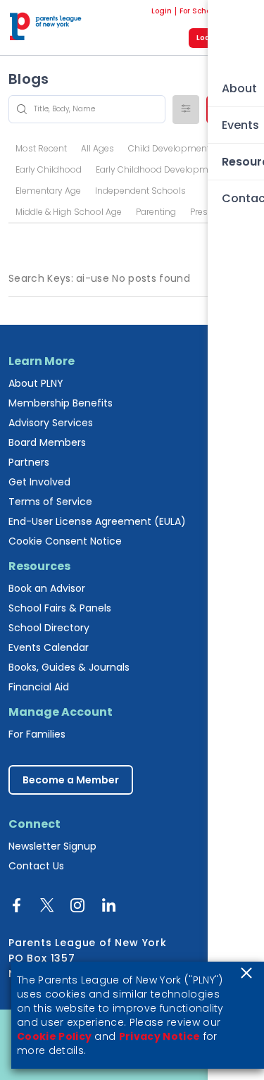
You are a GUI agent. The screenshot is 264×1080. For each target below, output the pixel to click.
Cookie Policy (54, 1036)
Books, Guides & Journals (69, 667)
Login (161, 11)
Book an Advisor (46, 588)
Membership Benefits (60, 403)
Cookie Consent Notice (65, 541)
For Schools (200, 11)
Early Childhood (48, 169)
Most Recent (41, 148)
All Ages (97, 148)
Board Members (47, 442)
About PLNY (35, 383)
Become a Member (71, 780)
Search (230, 109)
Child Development (169, 148)
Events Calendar (48, 647)
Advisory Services (50, 422)
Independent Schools (140, 191)
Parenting (156, 212)
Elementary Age (48, 191)
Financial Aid (38, 687)
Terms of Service (50, 501)
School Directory (48, 627)
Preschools (213, 212)
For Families (36, 734)
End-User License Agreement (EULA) (97, 521)
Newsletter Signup (52, 846)
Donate (242, 11)
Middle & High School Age (68, 212)
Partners (28, 462)
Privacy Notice (159, 1036)
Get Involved (39, 482)
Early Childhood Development (159, 169)
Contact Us (36, 865)
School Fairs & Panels (59, 608)
